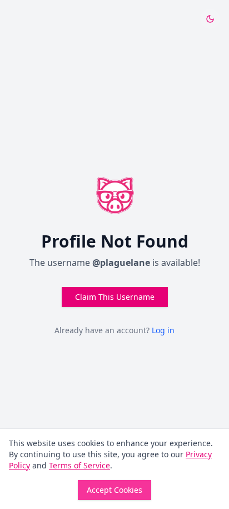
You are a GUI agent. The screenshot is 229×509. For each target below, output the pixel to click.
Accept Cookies (114, 490)
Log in (163, 330)
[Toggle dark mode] (210, 19)
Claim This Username (115, 296)
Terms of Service (79, 465)
